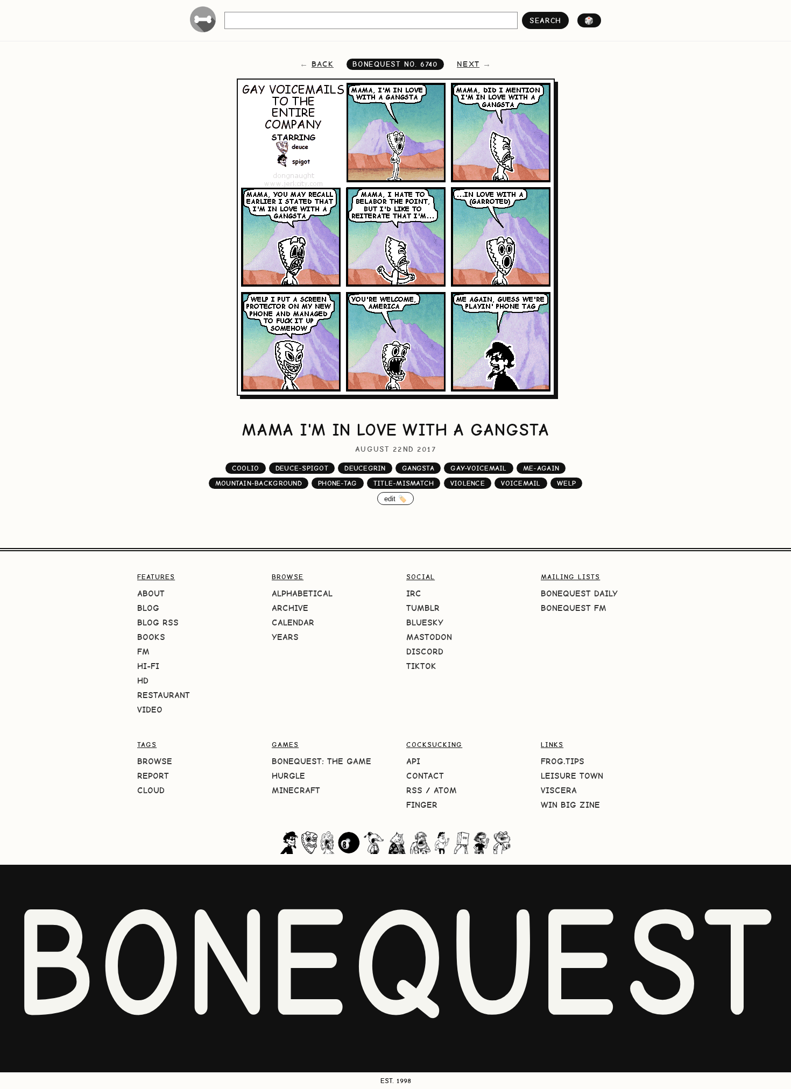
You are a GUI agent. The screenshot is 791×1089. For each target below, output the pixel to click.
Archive (290, 608)
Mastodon (429, 637)
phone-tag (337, 483)
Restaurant (163, 695)
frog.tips (562, 761)
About (151, 593)
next (468, 64)
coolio (245, 468)
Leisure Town (572, 776)
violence (467, 483)
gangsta (418, 468)
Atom (445, 790)
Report (153, 776)
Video (150, 709)
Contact (425, 776)
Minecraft (296, 790)
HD (143, 680)
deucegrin (364, 468)
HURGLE (288, 776)
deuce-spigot (302, 468)
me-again (541, 468)
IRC (413, 593)
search (545, 20)
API (413, 761)
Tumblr (423, 608)
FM (143, 651)
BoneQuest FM (573, 608)
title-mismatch (403, 483)
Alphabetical (302, 593)
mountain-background (258, 483)
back (323, 64)
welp (566, 483)
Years (285, 637)
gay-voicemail (478, 468)
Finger (421, 805)
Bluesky (424, 622)
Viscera (559, 790)
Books (151, 637)
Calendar (293, 622)
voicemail (520, 483)
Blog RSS (158, 622)
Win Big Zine (570, 805)
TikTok (421, 666)
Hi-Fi (148, 666)
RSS (414, 790)
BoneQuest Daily (579, 593)
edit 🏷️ (395, 499)
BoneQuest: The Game (321, 761)
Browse (154, 761)
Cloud (151, 790)
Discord (424, 651)
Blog (148, 608)
